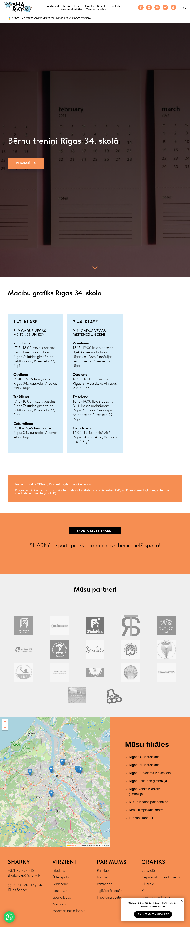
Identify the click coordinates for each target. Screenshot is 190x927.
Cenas (77, 5)
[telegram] (165, 7)
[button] (26, 499)
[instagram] (149, 7)
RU (184, 7)
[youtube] (157, 7)
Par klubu (116, 5)
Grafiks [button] (89, 5)
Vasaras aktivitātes (71, 8)
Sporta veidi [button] (52, 5)
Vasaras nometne (96, 8)
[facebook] (141, 7)
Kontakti (102, 5)
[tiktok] (173, 7)
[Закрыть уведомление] (182, 900)
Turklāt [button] (67, 5)
